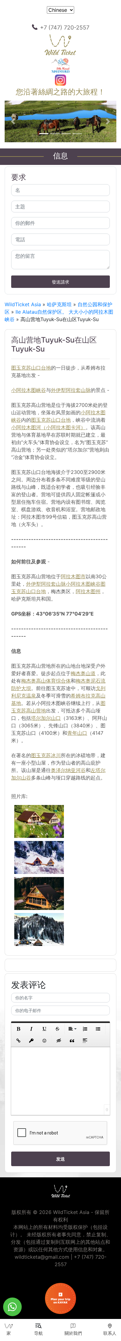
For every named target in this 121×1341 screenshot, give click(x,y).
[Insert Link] (18, 1041)
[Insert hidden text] (59, 1041)
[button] (13, 121)
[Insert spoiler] (85, 1041)
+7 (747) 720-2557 (64, 27)
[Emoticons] (44, 1041)
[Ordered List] (85, 1029)
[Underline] (44, 1029)
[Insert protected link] (31, 1041)
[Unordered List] (98, 1029)
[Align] (72, 1029)
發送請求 (60, 281)
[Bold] (18, 1029)
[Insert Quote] (72, 1041)
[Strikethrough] (57, 1029)
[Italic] (31, 1029)
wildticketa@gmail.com (42, 1257)
